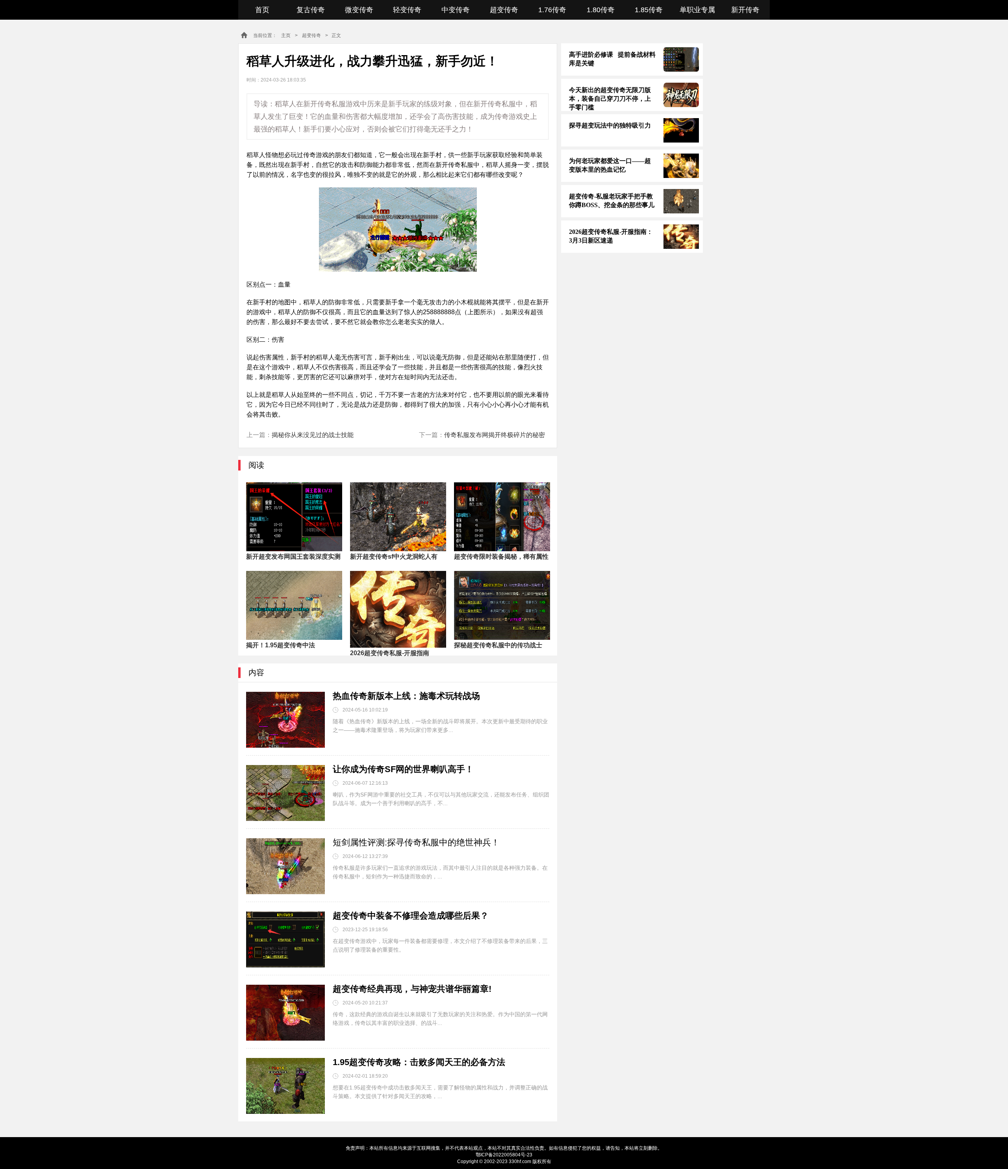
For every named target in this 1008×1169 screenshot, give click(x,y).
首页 (262, 10)
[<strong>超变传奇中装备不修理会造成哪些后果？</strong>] (285, 939)
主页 (286, 35)
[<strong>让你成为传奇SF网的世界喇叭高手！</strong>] (285, 793)
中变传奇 (455, 10)
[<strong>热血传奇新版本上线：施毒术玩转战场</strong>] (285, 720)
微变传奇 (359, 10)
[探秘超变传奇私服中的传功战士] (502, 605)
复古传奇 (310, 10)
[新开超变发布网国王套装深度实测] (294, 516)
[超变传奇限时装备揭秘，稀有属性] (502, 516)
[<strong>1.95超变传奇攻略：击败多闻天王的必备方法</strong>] (285, 1086)
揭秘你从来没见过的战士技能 (313, 435)
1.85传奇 (649, 10)
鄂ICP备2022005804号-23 (504, 1155)
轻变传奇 (407, 10)
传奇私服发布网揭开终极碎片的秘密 (494, 435)
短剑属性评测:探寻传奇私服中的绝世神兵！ (416, 842)
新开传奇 (745, 10)
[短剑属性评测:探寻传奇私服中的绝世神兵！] (285, 866)
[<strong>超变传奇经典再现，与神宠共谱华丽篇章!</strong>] (285, 1013)
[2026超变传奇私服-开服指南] (398, 605)
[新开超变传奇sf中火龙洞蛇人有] (398, 516)
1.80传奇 (601, 10)
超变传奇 (504, 10)
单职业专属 (697, 10)
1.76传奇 (552, 10)
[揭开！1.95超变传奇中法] (294, 605)
